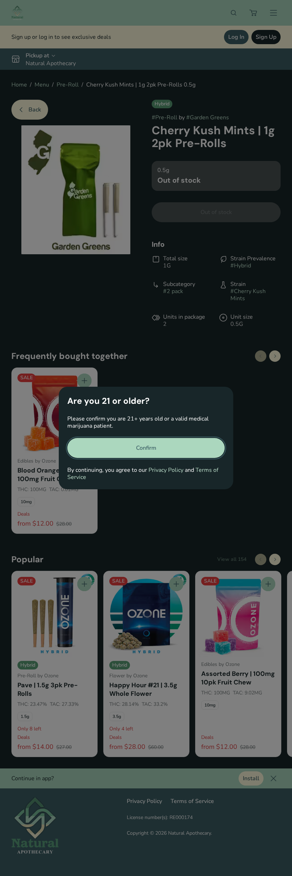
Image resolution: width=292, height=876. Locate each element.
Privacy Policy (165, 470)
